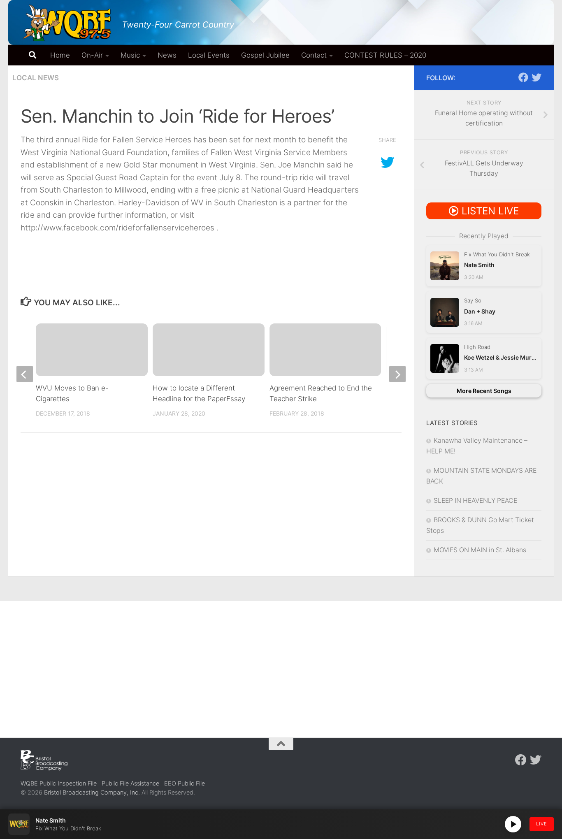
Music (130, 55)
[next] (397, 374)
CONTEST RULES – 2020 (385, 55)
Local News (35, 78)
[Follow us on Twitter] (536, 77)
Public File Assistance (130, 783)
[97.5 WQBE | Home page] (67, 22)
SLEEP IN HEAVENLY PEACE (475, 500)
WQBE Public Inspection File (59, 783)
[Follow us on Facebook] (523, 77)
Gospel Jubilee (265, 55)
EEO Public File (184, 783)
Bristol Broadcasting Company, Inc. (92, 792)
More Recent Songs (484, 390)
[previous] (24, 374)
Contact (314, 55)
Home (60, 55)
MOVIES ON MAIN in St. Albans (480, 550)
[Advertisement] (281, 662)
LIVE (541, 824)
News (167, 55)
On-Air (92, 55)
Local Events (209, 55)
